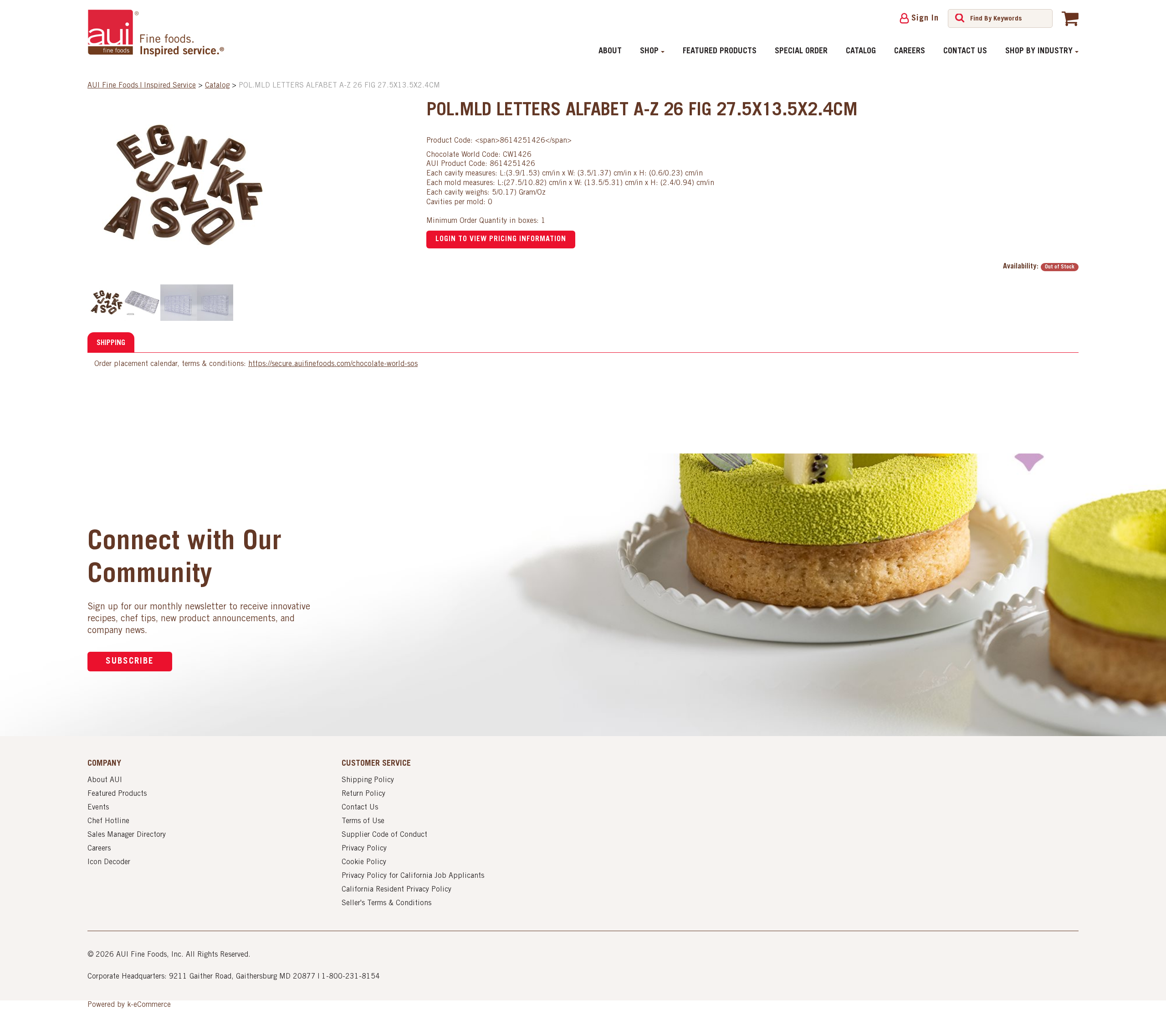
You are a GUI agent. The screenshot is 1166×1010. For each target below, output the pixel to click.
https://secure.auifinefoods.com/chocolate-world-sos (333, 364)
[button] (1070, 18)
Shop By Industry (1039, 51)
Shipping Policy (368, 780)
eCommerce (152, 1005)
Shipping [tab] (111, 343)
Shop (649, 51)
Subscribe (130, 661)
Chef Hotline (108, 821)
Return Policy (363, 794)
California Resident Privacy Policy (396, 889)
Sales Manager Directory (126, 835)
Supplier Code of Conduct (384, 835)
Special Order (801, 51)
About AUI (104, 780)
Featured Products (720, 51)
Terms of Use (363, 821)
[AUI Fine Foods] (155, 33)
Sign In (925, 19)
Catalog (861, 51)
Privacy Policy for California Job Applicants (413, 876)
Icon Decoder (108, 862)
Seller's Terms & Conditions (386, 903)
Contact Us (965, 51)
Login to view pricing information (500, 239)
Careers (909, 51)
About (610, 51)
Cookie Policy (364, 862)
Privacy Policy (364, 848)
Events (98, 807)
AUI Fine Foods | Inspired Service (141, 85)
